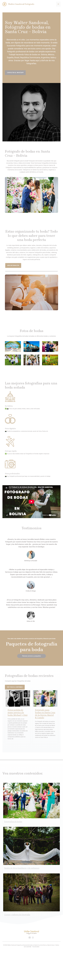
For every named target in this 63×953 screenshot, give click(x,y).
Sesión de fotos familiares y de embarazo (21, 868)
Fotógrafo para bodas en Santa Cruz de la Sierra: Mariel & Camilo (45, 714)
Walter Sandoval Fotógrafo (21, 4)
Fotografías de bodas (13, 821)
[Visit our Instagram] (33, 937)
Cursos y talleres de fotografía (17, 914)
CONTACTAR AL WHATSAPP (15, 72)
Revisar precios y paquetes (31, 656)
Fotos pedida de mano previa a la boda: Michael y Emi (17, 712)
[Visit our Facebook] (29, 937)
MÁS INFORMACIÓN (13, 265)
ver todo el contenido (15, 687)
